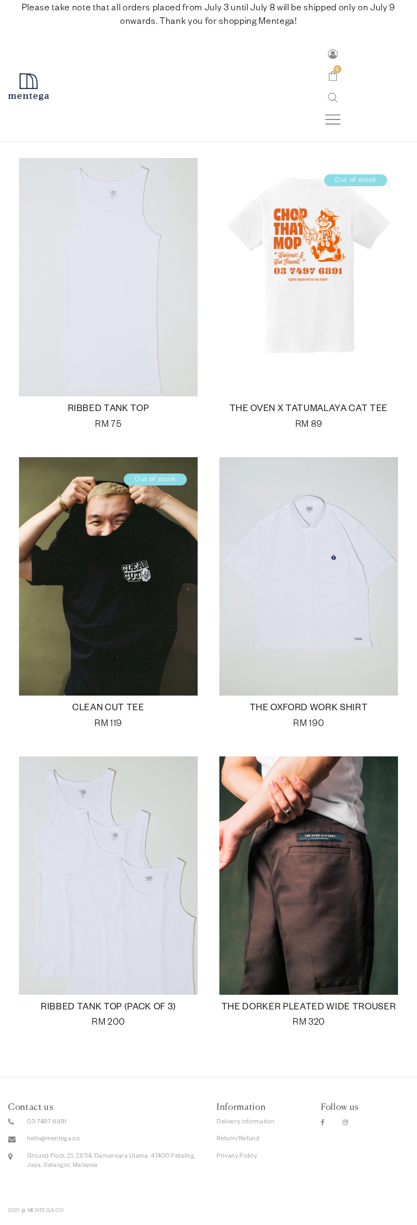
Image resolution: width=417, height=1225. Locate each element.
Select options (109, 426)
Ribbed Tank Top (108, 410)
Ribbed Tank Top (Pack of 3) (108, 1008)
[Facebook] (323, 1123)
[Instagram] (346, 1123)
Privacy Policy (237, 1156)
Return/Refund (238, 1139)
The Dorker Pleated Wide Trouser (309, 1008)
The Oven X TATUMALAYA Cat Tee (309, 410)
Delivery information (245, 1122)
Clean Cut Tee (108, 709)
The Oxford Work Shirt (309, 709)
